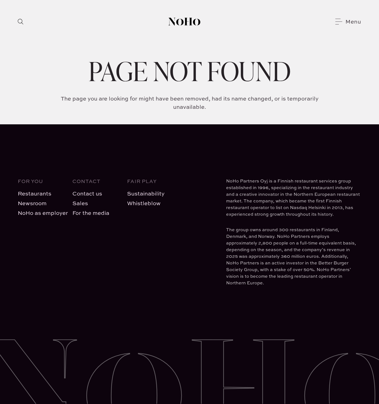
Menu (353, 21)
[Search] (20, 21)
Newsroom (32, 203)
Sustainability (146, 193)
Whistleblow (144, 203)
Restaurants (34, 193)
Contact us (87, 193)
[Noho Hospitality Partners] (184, 21)
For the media (90, 213)
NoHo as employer (41, 213)
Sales (80, 203)
